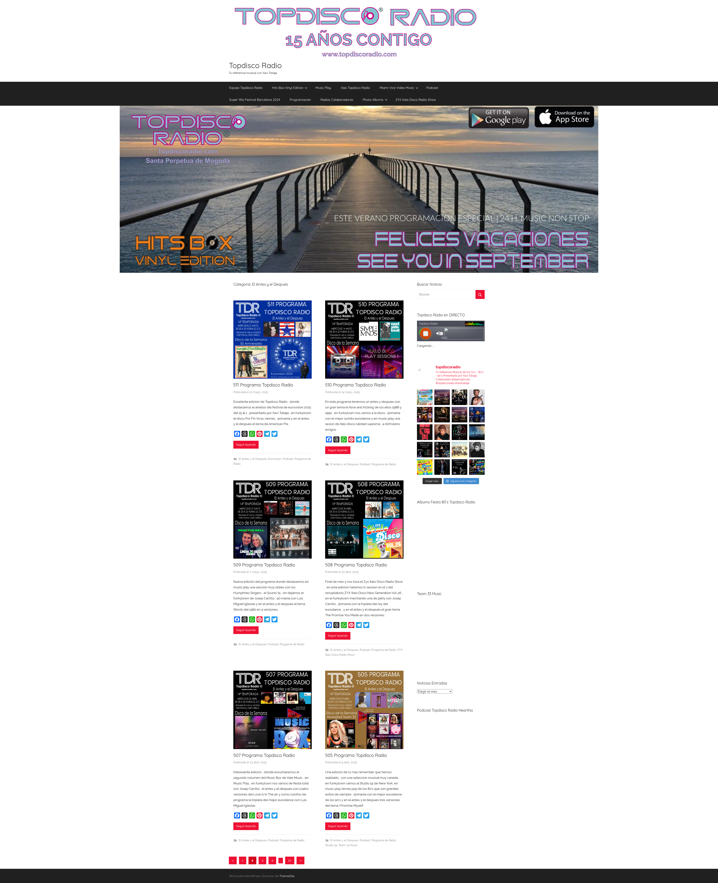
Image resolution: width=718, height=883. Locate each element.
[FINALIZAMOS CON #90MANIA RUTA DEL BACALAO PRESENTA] (459, 449)
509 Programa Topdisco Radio (264, 565)
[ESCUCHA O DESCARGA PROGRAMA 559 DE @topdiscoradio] (442, 397)
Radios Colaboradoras (336, 100)
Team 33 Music (348, 845)
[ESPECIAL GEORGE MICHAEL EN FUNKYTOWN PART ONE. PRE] (477, 449)
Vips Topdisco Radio (355, 88)
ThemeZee (286, 876)
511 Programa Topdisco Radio (263, 385)
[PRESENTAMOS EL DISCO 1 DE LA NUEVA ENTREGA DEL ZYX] (424, 467)
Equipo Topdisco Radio (246, 88)
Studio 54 (331, 845)
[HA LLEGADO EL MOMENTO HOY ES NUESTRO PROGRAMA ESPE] (459, 414)
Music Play (323, 88)
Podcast (432, 88)
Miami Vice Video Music (397, 88)
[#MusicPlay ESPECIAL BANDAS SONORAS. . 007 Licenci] (424, 414)
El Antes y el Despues (253, 459)
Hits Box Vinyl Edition (287, 88)
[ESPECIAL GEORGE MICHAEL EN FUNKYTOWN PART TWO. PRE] (442, 432)
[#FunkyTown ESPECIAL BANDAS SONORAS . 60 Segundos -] (477, 397)
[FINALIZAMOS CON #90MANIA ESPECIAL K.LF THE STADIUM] (424, 432)
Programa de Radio (383, 464)
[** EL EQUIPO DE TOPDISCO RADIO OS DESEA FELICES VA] (424, 397)
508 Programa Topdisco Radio (356, 565)
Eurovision (274, 459)
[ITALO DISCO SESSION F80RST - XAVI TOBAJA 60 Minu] (459, 432)
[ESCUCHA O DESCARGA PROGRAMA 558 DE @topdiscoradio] (477, 414)
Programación (300, 100)
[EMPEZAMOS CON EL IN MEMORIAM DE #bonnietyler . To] (442, 414)
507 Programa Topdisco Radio (264, 755)
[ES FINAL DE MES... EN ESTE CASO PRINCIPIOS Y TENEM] (477, 467)
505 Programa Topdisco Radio (356, 755)
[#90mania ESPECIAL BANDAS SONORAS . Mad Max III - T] (459, 397)
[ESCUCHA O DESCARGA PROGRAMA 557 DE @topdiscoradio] (442, 449)
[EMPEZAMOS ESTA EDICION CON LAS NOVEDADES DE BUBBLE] (442, 467)
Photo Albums (373, 100)
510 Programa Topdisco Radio (355, 385)
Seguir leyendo (246, 444)
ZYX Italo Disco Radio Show (415, 100)
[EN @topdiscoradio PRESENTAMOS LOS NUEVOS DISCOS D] (424, 449)
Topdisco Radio (255, 65)
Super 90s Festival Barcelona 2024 (254, 100)
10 (289, 860)
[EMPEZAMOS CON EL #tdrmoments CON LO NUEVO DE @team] (477, 432)
